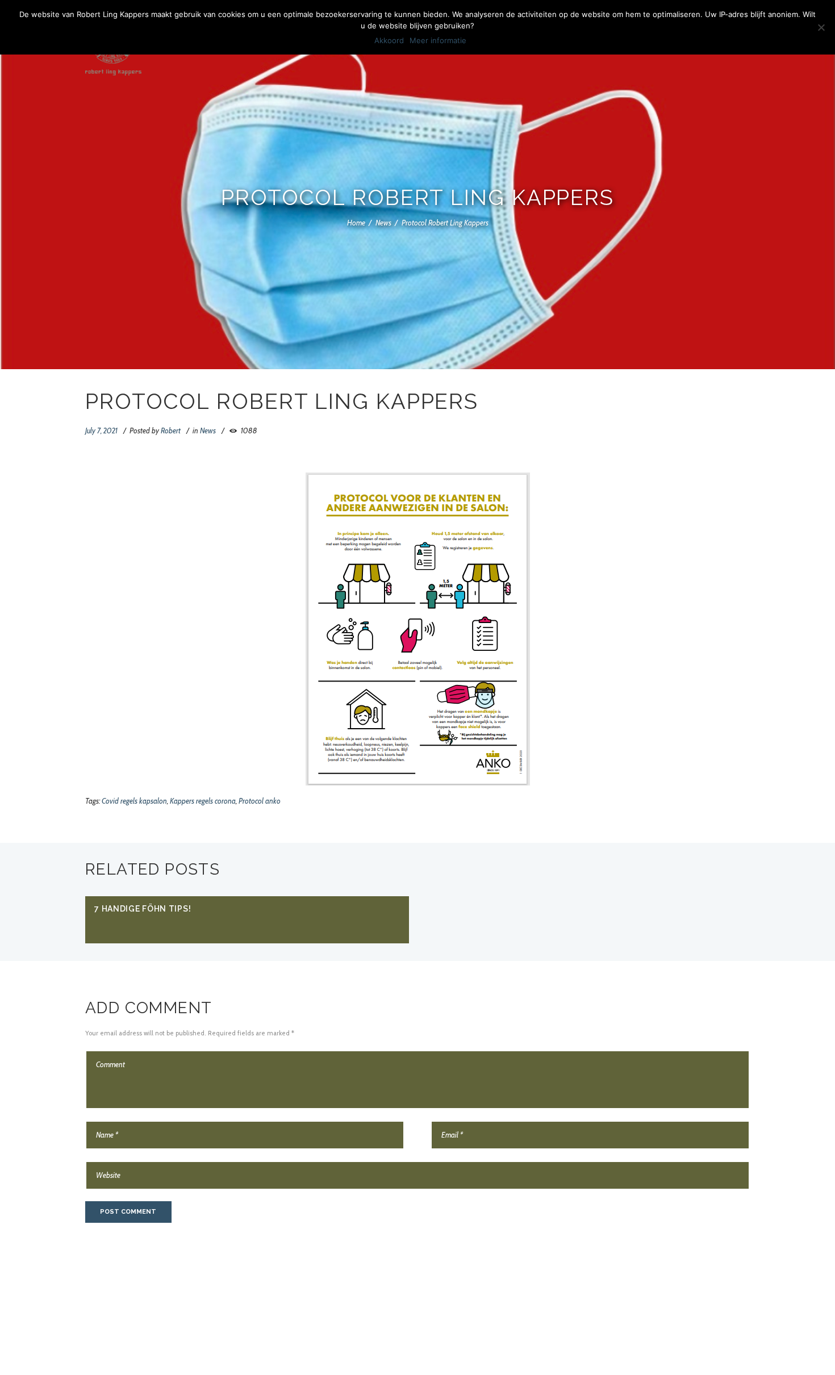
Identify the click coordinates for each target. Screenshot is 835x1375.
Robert (171, 430)
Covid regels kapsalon (134, 800)
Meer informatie (438, 40)
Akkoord (389, 40)
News (383, 222)
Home (356, 222)
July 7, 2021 (101, 430)
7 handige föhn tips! (142, 908)
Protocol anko (260, 800)
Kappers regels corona (203, 800)
